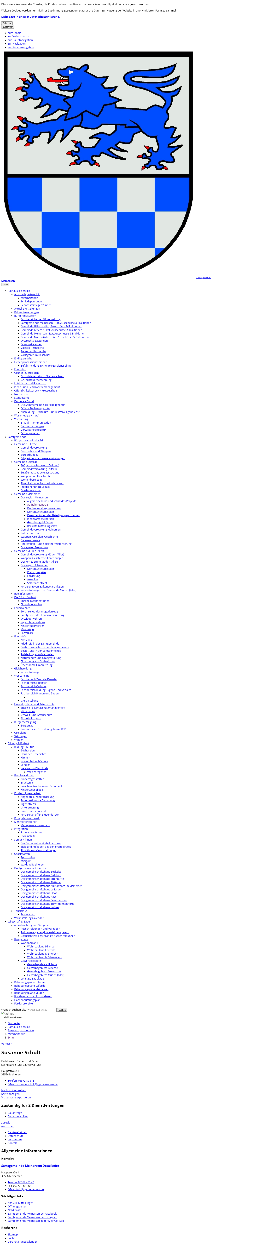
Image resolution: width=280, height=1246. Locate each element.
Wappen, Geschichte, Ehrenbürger (42, 558)
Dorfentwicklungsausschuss (44, 508)
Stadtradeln (28, 914)
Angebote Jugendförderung (37, 797)
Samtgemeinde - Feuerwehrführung (42, 615)
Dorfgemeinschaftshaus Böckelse (41, 871)
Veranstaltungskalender (29, 918)
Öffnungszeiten (30, 433)
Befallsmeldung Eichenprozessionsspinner (47, 365)
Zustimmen (8, 27)
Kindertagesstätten (32, 779)
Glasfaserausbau (31, 490)
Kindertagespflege (32, 789)
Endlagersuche (23, 358)
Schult (11, 1037)
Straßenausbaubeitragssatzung (40, 472)
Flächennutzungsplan (27, 1000)
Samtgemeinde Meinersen (30, 1166)
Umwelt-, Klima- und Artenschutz (34, 704)
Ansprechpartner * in (27, 294)
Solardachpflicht (37, 583)
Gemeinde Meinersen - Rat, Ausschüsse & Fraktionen (53, 333)
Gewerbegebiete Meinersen (44, 971)
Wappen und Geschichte (36, 476)
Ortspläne (20, 732)
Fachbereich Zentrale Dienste (39, 679)
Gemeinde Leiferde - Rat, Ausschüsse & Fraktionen (51, 330)
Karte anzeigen (10, 1094)
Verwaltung (21, 419)
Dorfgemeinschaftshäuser (30, 868)
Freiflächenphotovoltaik (35, 487)
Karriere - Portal (24, 401)
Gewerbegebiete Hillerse (42, 964)
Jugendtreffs (28, 804)
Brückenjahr (28, 782)
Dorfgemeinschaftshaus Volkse (40, 907)
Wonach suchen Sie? (13, 1009)
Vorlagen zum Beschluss (36, 355)
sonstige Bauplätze (32, 978)
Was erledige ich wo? (27, 415)
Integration (21, 829)
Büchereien (28, 750)
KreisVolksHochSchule (34, 761)
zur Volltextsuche (18, 36)
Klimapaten (28, 711)
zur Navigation (17, 43)
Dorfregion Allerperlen (34, 565)
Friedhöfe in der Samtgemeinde (40, 643)
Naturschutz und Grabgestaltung (41, 658)
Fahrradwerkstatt (31, 832)
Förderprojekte (23, 1003)
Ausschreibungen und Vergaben (40, 928)
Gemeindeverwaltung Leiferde (39, 469)
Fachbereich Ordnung (34, 686)
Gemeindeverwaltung (34, 447)
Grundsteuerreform (26, 373)
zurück (5, 1122)
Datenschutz (15, 1136)
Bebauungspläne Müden (29, 993)
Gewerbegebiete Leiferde (42, 968)
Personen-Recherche (33, 351)
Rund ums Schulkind (33, 811)
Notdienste (21, 394)
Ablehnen (7, 23)
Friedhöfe (20, 636)
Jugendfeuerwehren (33, 622)
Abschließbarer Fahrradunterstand (42, 483)
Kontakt (12, 1143)
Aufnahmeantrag (37, 504)
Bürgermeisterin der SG (28, 440)
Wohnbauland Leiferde (41, 950)
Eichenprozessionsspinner (30, 362)
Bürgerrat (27, 725)
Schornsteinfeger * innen (36, 305)
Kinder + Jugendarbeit (27, 793)
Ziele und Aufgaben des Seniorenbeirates (46, 846)
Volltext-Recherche (32, 348)
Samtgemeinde (17, 437)
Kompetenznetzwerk (27, 818)
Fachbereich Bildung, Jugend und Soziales (46, 690)
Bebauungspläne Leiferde (29, 985)
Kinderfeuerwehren (33, 626)
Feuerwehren (22, 608)
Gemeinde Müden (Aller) (29, 551)
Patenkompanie (30, 540)
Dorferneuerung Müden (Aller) (39, 561)
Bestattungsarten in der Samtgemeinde (45, 647)
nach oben (7, 1126)
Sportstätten (22, 854)
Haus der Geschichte (33, 754)
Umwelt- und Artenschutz (36, 715)
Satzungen (20, 736)
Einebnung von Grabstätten (38, 661)
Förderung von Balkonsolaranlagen (42, 586)
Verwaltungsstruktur (33, 430)
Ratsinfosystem (23, 593)
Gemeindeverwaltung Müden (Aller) (42, 554)
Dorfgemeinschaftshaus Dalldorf (41, 875)
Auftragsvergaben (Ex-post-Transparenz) (45, 932)
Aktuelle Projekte (31, 718)
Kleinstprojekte (36, 572)
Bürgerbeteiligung (25, 722)
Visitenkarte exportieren (16, 1097)
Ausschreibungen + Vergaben (32, 925)
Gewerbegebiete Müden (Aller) (45, 975)
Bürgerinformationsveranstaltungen (43, 458)
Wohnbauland (29, 943)
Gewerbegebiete (31, 961)
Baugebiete (21, 939)
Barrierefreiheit (17, 1132)
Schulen (25, 765)
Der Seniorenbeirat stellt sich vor (41, 843)
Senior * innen (23, 839)
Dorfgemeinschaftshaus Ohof (39, 893)
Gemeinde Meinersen (27, 494)
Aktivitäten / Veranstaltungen (38, 850)
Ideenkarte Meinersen (40, 519)
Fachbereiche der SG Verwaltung (41, 319)
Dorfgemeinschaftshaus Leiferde (41, 889)
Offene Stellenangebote (35, 408)
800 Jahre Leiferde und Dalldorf (40, 465)
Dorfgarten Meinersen (34, 547)
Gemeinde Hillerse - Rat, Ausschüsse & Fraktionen (51, 326)
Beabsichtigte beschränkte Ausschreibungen (48, 936)
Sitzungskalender (31, 344)
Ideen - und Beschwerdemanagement (37, 387)
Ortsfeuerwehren (31, 618)
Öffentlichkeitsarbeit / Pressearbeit (35, 390)
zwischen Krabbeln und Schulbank (42, 786)
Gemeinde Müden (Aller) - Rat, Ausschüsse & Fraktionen (55, 337)
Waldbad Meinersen (33, 864)
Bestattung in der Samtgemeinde (41, 650)
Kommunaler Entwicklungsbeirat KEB (43, 729)
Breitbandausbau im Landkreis (33, 996)
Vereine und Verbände (34, 768)
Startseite (14, 1023)
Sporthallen (28, 857)
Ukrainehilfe (28, 836)
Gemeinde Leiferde (25, 462)
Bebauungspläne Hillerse (29, 982)
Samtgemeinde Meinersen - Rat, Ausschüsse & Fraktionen (56, 323)
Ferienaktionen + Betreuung (38, 800)
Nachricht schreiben (13, 1090)
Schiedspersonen (31, 301)
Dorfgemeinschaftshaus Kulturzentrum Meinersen (51, 886)
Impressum (15, 1139)
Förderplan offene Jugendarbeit (40, 814)
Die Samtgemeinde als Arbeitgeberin (43, 405)
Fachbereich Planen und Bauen (40, 693)
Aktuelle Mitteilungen (27, 308)
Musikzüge (27, 629)
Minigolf (25, 861)
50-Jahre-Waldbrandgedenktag (39, 611)
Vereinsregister (36, 772)
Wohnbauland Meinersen (42, 953)
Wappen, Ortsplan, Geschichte (39, 536)
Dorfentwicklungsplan (40, 511)
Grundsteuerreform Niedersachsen (42, 376)
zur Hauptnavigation (20, 40)
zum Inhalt (14, 33)
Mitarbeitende (29, 298)
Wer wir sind (21, 675)
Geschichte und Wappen (36, 451)
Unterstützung (30, 807)
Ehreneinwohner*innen (35, 601)
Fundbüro (20, 369)
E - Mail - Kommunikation (36, 422)
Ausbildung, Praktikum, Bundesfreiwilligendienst (50, 412)
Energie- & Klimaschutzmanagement (43, 708)
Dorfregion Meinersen (34, 497)
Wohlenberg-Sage (31, 479)
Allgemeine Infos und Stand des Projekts (51, 501)
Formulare (27, 633)
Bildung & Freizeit (18, 743)
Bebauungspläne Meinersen (31, 989)
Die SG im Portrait (25, 597)
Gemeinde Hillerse (25, 444)
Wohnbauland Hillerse (40, 946)
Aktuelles (32, 579)
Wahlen (18, 740)
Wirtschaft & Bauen (19, 921)
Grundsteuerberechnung (36, 380)
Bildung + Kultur (24, 747)
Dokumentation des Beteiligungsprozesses (53, 515)
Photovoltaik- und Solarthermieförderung (46, 544)
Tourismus (20, 911)
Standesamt (21, 397)
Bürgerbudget (29, 454)
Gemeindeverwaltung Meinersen (41, 529)
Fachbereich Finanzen (34, 683)
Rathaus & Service (19, 291)
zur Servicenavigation (21, 47)
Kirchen (25, 757)
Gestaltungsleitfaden (40, 522)
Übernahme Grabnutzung (36, 665)
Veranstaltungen (31, 672)
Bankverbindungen (32, 426)
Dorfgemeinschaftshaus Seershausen (44, 900)
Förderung (33, 576)
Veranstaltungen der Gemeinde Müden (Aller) (48, 590)
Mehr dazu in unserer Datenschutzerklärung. (30, 16)
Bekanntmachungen (26, 312)
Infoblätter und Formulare (30, 383)
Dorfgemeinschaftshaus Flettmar (41, 882)
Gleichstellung (23, 668)
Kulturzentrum (30, 533)
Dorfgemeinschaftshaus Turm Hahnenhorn (47, 904)
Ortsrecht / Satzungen (34, 340)
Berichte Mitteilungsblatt (42, 526)
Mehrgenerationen (25, 822)
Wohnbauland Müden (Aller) (44, 957)
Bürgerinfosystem (25, 315)
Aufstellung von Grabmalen (37, 654)
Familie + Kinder (24, 775)
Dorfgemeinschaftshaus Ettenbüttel (42, 879)
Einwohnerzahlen (31, 604)
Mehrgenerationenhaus (35, 825)
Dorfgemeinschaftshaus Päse (39, 896)
